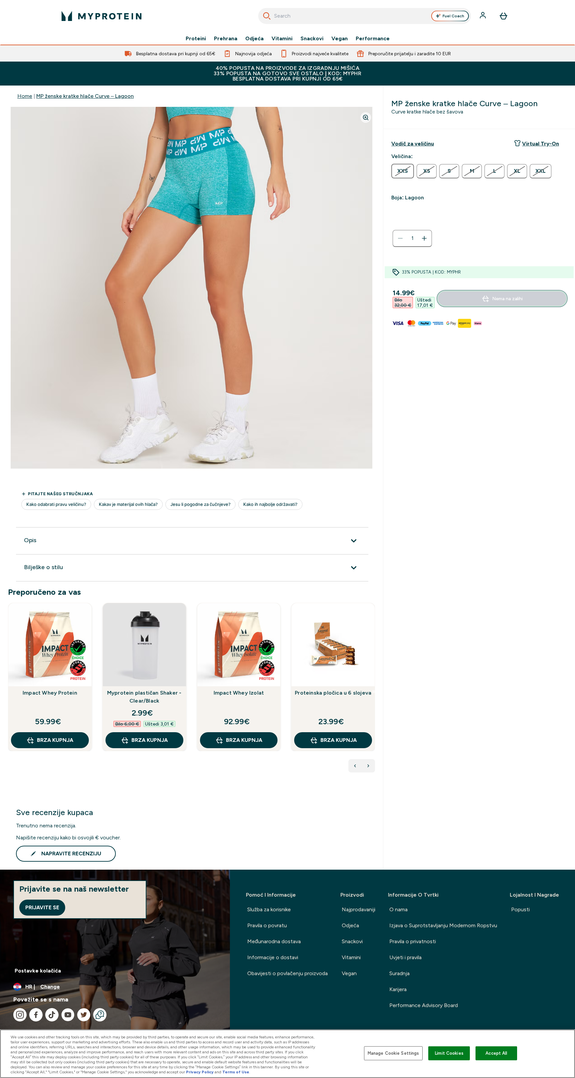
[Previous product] (355, 765)
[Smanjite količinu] (400, 238)
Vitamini (282, 38)
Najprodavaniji (358, 909)
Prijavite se (42, 907)
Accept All (496, 1053)
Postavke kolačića (38, 970)
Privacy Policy (200, 1072)
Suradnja (399, 973)
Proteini (196, 38)
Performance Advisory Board (423, 1005)
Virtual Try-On (540, 143)
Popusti (520, 909)
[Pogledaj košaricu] (503, 16)
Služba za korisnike (269, 909)
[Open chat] (99, 1014)
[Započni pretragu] (267, 16)
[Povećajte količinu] (424, 238)
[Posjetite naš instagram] (20, 1014)
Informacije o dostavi (272, 957)
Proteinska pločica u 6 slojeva (333, 693)
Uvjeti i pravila (405, 957)
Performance (373, 38)
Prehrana (225, 38)
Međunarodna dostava (274, 941)
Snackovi (311, 38)
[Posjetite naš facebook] (36, 1014)
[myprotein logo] (101, 16)
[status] (412, 238)
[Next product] (368, 765)
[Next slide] (373, 691)
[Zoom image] (365, 117)
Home (24, 96)
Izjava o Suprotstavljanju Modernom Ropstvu (443, 925)
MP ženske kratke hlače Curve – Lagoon (85, 96)
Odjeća (254, 38)
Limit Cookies (449, 1053)
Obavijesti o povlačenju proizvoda (287, 973)
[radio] (402, 171)
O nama (398, 909)
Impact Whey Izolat (239, 693)
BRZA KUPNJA (55, 740)
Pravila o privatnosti (412, 941)
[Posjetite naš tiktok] (52, 1014)
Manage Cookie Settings (393, 1053)
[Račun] (483, 16)
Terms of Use (235, 1072)
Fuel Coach (453, 16)
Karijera (398, 989)
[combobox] (364, 16)
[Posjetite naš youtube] (68, 1014)
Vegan (339, 38)
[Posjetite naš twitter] (84, 1014)
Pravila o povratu (267, 925)
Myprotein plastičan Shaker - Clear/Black (144, 697)
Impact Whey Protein (50, 693)
